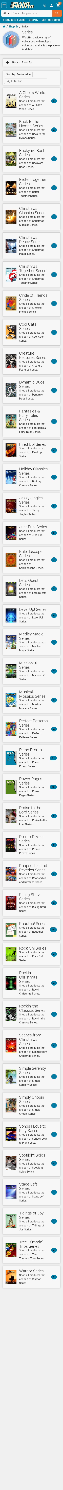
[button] (4, 5)
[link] (22, 5)
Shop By (13, 26)
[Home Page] (4, 26)
